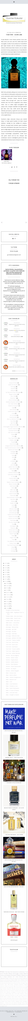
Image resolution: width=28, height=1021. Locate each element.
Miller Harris (13, 490)
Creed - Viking (14, 937)
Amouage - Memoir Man (12, 627)
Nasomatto (13, 495)
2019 (6, 570)
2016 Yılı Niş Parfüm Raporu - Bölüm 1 (14, 886)
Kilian (13, 470)
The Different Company (13, 541)
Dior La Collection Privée (13, 419)
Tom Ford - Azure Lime (12, 644)
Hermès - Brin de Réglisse (12, 655)
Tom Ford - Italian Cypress (12, 651)
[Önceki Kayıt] (26, 222)
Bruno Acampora (13, 400)
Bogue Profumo (13, 394)
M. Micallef (13, 480)
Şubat (7, 606)
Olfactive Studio (13, 509)
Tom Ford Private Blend (13, 545)
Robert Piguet (13, 533)
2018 (6, 572)
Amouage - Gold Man (11, 633)
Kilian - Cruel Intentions (12, 684)
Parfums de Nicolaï (13, 518)
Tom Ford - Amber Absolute (13, 653)
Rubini (13, 535)
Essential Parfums (13, 430)
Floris (13, 436)
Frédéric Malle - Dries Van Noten (14, 616)
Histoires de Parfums (13, 449)
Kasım (7, 585)
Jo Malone (13, 461)
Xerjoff (13, 547)
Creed (13, 413)
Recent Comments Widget (20, 370)
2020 (6, 568)
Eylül (7, 590)
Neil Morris (13, 499)
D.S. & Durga (13, 415)
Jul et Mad (13, 465)
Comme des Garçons (13, 411)
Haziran (8, 597)
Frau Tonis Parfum (13, 438)
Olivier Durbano (13, 511)
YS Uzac (13, 549)
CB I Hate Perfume (13, 404)
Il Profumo (13, 453)
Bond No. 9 (13, 398)
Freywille (13, 442)
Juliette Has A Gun (13, 467)
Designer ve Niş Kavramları (13, 610)
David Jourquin (13, 417)
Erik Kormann (13, 425)
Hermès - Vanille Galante (12, 662)
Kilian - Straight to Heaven (12, 695)
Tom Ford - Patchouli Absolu (6, 162)
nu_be (13, 505)
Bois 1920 (13, 396)
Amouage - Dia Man (11, 631)
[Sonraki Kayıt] (1, 222)
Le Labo (13, 476)
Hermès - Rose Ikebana (12, 664)
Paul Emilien (13, 520)
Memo (13, 488)
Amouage (13, 386)
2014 (6, 581)
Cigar (13, 407)
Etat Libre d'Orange (13, 432)
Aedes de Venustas (13, 384)
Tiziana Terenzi (13, 543)
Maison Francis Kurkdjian (13, 482)
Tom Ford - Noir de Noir (12, 642)
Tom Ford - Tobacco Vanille (13, 640)
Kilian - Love (9, 681)
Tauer (13, 539)
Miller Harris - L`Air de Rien (12, 622)
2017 (6, 574)
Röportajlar (14, 940)
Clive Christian (13, 409)
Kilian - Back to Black (11, 675)
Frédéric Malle (13, 440)
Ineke (13, 455)
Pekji (13, 524)
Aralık (7, 583)
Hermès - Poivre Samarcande (13, 666)
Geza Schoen (13, 444)
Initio (13, 457)
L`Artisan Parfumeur (13, 472)
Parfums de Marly (13, 516)
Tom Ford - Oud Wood (11, 647)
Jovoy (13, 463)
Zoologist (13, 551)
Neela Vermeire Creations (13, 497)
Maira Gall (14, 1016)
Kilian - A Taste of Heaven (12, 690)
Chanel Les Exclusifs (13, 405)
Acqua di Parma (13, 383)
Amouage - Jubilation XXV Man (13, 638)
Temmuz (8, 594)
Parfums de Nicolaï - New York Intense (14, 911)
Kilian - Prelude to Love (12, 686)
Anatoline (13, 388)
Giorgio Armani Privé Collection (13, 446)
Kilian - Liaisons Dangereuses (13, 677)
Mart (7, 603)
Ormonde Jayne (13, 512)
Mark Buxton (13, 486)
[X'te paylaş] (12, 167)
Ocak (7, 608)
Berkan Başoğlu (17, 341)
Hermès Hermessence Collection (13, 448)
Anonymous (17, 322)
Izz (13, 459)
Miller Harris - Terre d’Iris (12, 625)
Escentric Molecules (13, 428)
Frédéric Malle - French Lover (13, 618)
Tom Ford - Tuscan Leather (13, 649)
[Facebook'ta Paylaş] (14, 167)
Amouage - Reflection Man (12, 636)
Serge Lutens (13, 537)
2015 (6, 579)
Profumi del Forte (13, 530)
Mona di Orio (13, 491)
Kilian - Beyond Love (11, 679)
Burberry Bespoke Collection (13, 402)
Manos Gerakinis (13, 484)
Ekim (7, 588)
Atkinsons (13, 390)
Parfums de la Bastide (13, 514)
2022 (6, 563)
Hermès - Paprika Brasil (12, 660)
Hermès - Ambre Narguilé (12, 671)
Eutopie (13, 434)
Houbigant (13, 451)
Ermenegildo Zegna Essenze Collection (13, 426)
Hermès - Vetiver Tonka (12, 657)
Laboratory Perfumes (13, 474)
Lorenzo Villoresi (13, 478)
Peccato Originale (13, 522)
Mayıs (7, 599)
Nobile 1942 (13, 503)
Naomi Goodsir (13, 493)
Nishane (13, 501)
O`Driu (13, 507)
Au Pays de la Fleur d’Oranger (13, 392)
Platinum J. (13, 528)
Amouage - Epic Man (11, 629)
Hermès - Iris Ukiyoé (11, 668)
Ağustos (8, 592)
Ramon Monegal (13, 532)
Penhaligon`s (13, 526)
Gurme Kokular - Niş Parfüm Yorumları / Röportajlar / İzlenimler (16, 1011)
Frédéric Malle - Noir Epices (13, 620)
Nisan (7, 601)
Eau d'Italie (13, 421)
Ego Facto (13, 423)
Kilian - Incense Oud (11, 673)
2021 (6, 565)
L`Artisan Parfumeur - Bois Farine (14, 834)
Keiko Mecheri (13, 468)
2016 (6, 577)
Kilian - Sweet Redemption (12, 688)
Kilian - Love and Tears (11, 692)
